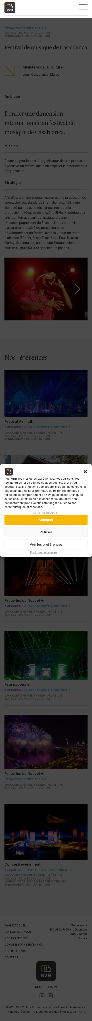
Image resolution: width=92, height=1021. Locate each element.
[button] (85, 471)
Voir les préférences (46, 544)
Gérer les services (45, 512)
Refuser (46, 532)
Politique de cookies (43, 552)
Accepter (46, 520)
